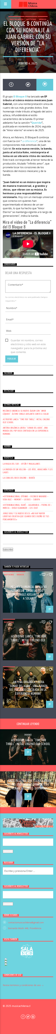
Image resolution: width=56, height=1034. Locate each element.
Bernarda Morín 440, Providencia (24, 928)
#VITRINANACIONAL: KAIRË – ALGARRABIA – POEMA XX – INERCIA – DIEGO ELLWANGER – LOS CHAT (27, 506)
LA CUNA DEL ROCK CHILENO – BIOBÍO (19, 478)
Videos (42, 19)
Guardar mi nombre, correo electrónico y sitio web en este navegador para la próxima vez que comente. (29, 340)
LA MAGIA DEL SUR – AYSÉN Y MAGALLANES (21, 464)
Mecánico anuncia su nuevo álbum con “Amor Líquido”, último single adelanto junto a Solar (26, 412)
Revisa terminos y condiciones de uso (22, 985)
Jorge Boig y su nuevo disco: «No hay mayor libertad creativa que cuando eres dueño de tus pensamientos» (26, 516)
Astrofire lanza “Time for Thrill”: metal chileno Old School (26, 421)
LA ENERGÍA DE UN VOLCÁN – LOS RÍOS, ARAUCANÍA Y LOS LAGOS (28, 471)
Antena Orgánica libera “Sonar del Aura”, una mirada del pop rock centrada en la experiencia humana (25, 431)
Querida (36, 122)
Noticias (31, 19)
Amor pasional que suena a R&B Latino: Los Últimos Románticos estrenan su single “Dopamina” (28, 784)
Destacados (16, 19)
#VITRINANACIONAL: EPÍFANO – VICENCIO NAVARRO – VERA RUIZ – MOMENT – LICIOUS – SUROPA (26, 498)
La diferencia (29, 141)
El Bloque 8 (20, 96)
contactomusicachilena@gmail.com (26, 922)
